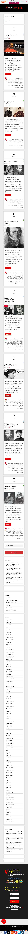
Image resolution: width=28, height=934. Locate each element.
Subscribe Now (14, 471)
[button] (14, 462)
